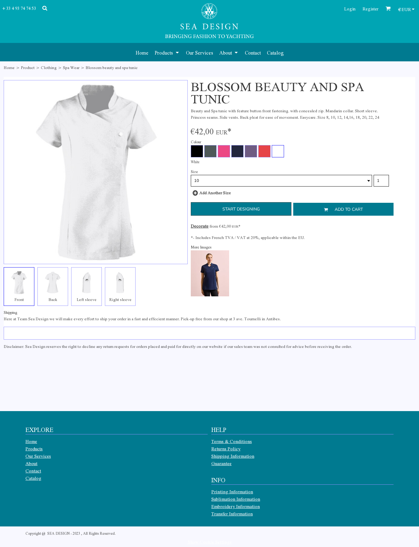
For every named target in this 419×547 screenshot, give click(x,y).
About (31, 463)
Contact (33, 471)
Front (19, 299)
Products (34, 448)
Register (371, 8)
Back (52, 299)
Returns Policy (225, 448)
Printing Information (232, 491)
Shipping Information (232, 456)
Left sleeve (87, 299)
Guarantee (221, 463)
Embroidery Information (235, 506)
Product (28, 67)
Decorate (200, 226)
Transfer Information (232, 513)
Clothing (49, 67)
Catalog (33, 478)
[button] (167, 52)
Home (9, 67)
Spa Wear (71, 67)
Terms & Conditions (231, 441)
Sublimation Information (235, 499)
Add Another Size (215, 192)
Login (350, 8)
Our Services (38, 456)
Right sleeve (120, 299)
